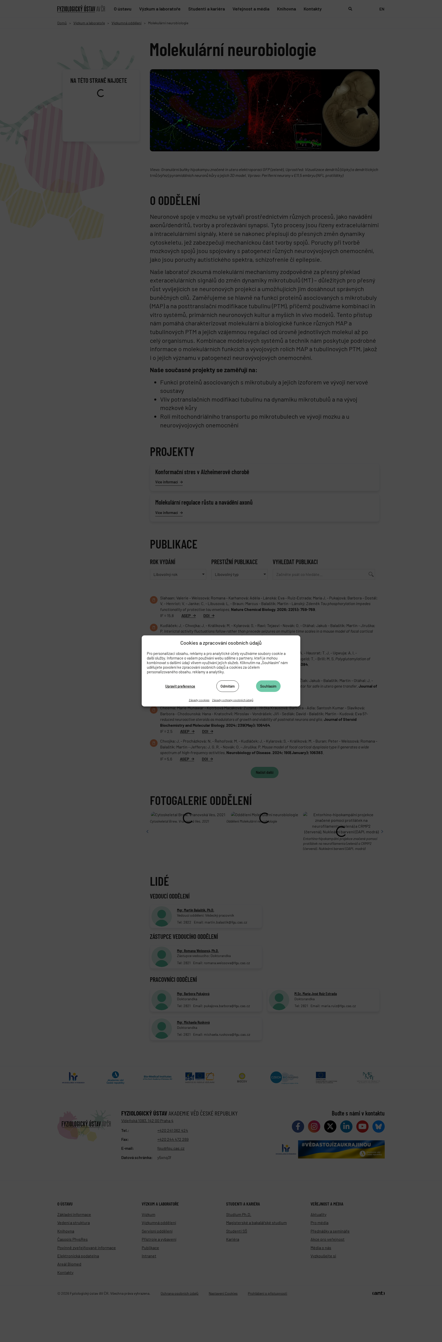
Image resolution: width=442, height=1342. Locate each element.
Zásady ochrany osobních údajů (232, 700)
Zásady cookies (199, 700)
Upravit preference (180, 686)
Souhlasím (268, 686)
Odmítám (227, 686)
